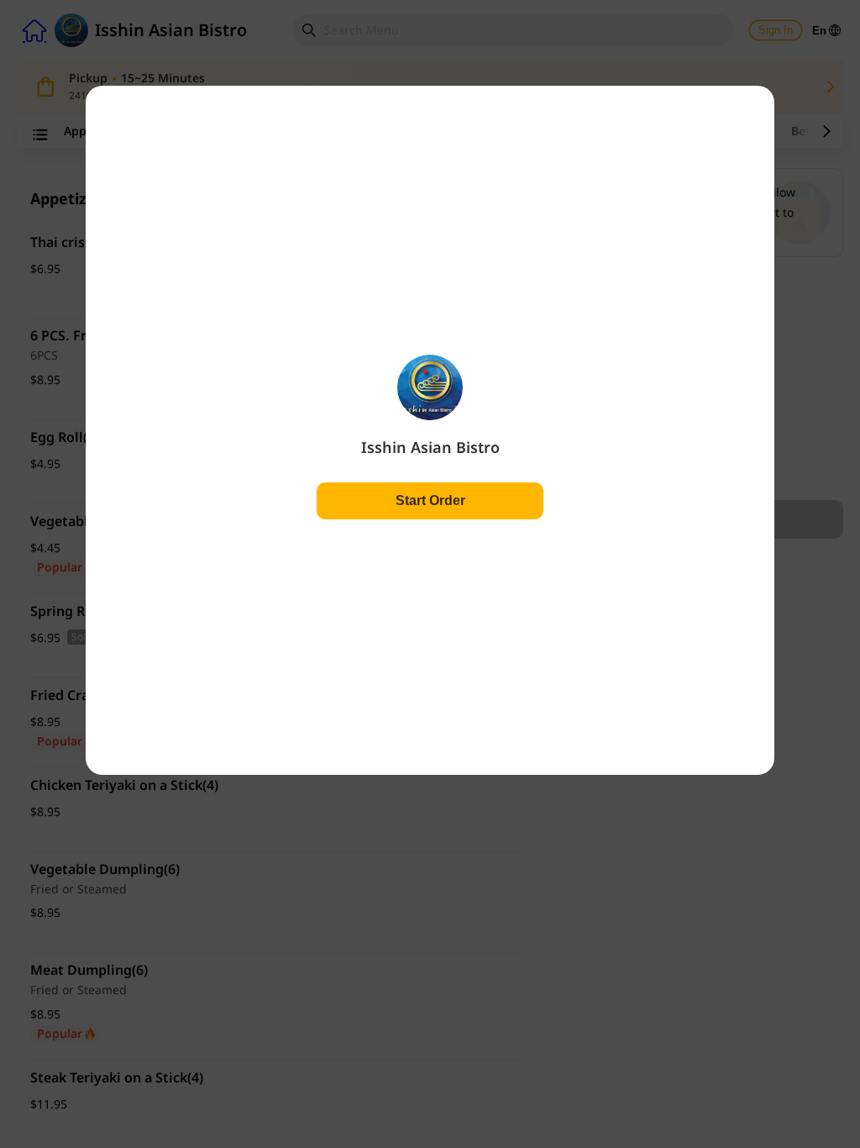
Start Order (430, 500)
